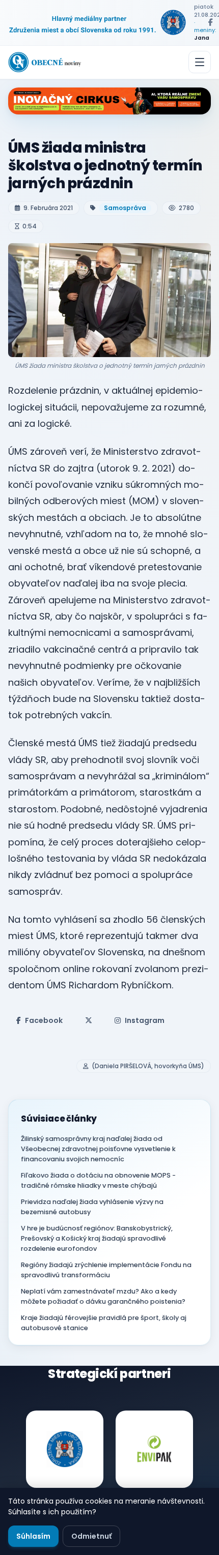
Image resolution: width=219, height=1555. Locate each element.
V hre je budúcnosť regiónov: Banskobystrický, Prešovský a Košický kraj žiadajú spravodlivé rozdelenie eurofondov (97, 1238)
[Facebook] (210, 22)
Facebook (44, 1020)
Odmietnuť (91, 1536)
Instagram (145, 1020)
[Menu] (199, 62)
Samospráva (125, 207)
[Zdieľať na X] (88, 1020)
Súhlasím (33, 1536)
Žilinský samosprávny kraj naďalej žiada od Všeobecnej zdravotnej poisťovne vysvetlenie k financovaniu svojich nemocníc (98, 1148)
